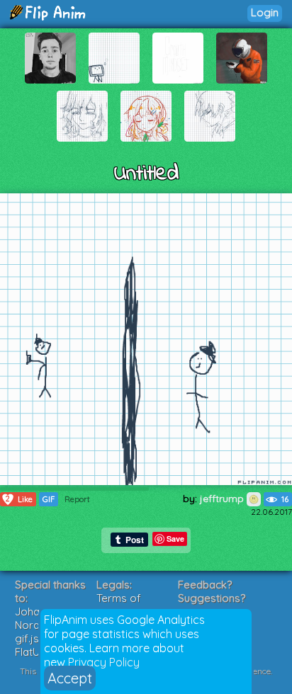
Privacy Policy (104, 662)
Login (265, 12)
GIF (49, 499)
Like (19, 499)
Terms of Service (118, 604)
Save (175, 538)
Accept (69, 678)
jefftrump (223, 498)
